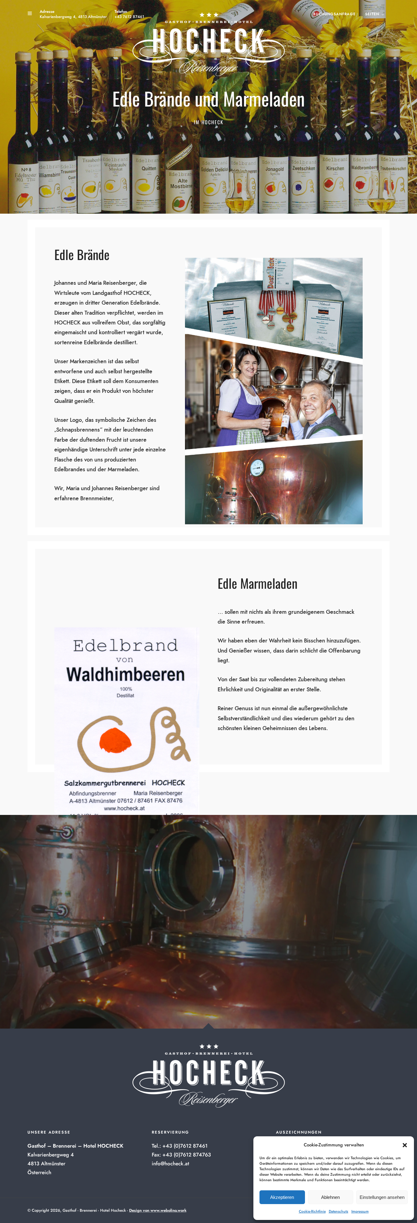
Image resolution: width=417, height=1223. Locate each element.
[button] (405, 1145)
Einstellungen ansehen (382, 1197)
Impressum (360, 1211)
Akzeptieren (282, 1197)
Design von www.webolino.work (158, 1210)
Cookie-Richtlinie (312, 1211)
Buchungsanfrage (334, 14)
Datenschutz (338, 1211)
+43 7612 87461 (129, 17)
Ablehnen (330, 1197)
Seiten (372, 14)
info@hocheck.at (170, 1163)
